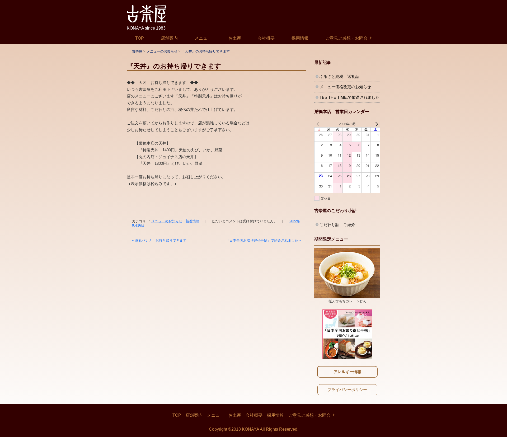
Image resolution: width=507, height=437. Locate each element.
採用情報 (300, 38)
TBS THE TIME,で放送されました (349, 97)
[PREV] (319, 124)
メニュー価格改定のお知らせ (345, 86)
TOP (139, 38)
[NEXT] (375, 124)
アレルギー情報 (347, 371)
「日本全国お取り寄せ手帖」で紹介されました (263, 240)
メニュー (203, 38)
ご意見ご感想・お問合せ (348, 38)
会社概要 (266, 38)
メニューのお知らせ (166, 221)
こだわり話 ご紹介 (337, 224)
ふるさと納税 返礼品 (339, 76)
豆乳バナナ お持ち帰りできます (159, 240)
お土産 (234, 38)
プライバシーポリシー (347, 389)
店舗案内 (169, 38)
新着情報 (192, 221)
